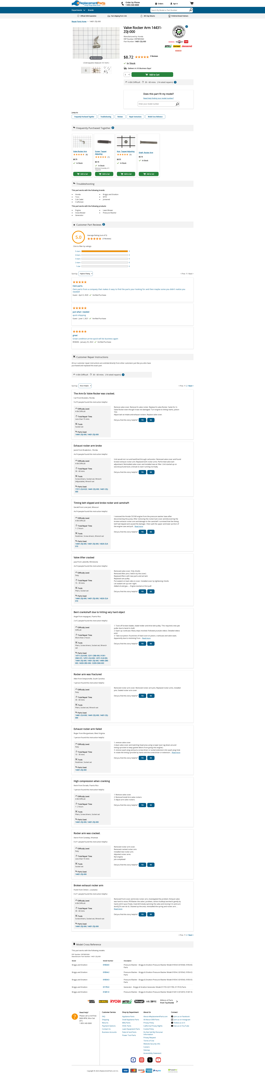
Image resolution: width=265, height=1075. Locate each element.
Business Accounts (109, 1032)
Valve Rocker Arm (80, 151)
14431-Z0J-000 (93, 434)
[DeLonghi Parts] (139, 1001)
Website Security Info (151, 1044)
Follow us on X (179, 1023)
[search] (191, 9)
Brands (91, 10)
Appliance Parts (128, 1016)
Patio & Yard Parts (129, 1032)
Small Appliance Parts (130, 1019)
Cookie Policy (148, 1029)
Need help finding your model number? (158, 98)
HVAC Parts (126, 1026)
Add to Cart (154, 74)
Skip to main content (133, 14)
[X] (150, 1059)
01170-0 (106, 987)
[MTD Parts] (127, 1001)
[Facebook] (133, 1059)
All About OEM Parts (151, 1019)
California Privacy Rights (152, 1026)
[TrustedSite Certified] (173, 1070)
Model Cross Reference (155, 117)
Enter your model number (149, 104)
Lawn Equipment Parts (131, 1029)
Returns (105, 1023)
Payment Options (109, 1026)
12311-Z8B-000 (94, 655)
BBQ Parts (126, 1023)
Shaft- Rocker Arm (146, 152)
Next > (190, 386)
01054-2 (106, 972)
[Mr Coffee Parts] (151, 1001)
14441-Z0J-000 (81, 434)
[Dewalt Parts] (103, 1001)
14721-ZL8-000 (101, 658)
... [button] (138, 526)
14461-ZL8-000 (81, 715)
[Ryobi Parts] (115, 1001)
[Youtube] (158, 1059)
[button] (191, 3)
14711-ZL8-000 (81, 655)
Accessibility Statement (152, 1053)
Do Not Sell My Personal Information (153, 1033)
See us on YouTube (181, 1026)
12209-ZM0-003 (98, 663)
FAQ (103, 1016)
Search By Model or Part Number (164, 10)
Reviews (120, 117)
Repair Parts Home (79, 21)
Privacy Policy (148, 1023)
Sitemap (146, 1050)
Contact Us (106, 1029)
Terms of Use (148, 1041)
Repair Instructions (135, 117)
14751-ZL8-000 (89, 658)
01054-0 (106, 965)
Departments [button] (77, 10)
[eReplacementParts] (88, 3)
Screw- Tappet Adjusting (100, 152)
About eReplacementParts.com (155, 1016)
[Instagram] (141, 1059)
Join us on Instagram (182, 1019)
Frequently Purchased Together (84, 117)
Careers (146, 1047)
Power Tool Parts (129, 1035)
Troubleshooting (106, 117)
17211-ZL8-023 (81, 489)
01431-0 (106, 992)
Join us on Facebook (182, 1016)
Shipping (105, 1019)
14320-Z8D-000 (85, 663)
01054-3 (106, 980)
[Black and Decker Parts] (91, 1001)
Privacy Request (149, 1037)
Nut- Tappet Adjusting (126, 151)
